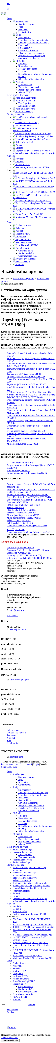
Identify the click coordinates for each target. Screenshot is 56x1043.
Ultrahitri (11, 363)
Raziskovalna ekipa (21, 862)
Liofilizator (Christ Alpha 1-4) (20, 553)
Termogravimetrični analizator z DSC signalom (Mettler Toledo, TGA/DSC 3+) (26, 375)
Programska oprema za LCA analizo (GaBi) (27, 473)
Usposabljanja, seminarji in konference (30, 888)
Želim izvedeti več (9, 1037)
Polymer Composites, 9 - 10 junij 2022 (30, 942)
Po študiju (17, 834)
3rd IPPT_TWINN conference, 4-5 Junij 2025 (34, 927)
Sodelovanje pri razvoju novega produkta (31, 885)
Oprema (16, 896)
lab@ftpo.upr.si (16, 757)
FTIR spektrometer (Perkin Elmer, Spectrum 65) (29, 392)
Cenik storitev (13, 743)
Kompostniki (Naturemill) (18, 470)
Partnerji (16, 893)
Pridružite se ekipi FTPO (24, 981)
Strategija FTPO (20, 971)
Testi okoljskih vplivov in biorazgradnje (31, 883)
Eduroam (17, 999)
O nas (9, 222)
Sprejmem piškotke (10, 1040)
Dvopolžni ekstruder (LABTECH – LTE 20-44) (29, 497)
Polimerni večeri (20, 911)
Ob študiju (17, 813)
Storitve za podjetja (15, 114)
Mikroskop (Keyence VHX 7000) (22, 444)
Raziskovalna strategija (23, 849)
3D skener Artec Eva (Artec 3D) (21, 512)
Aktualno (11, 156)
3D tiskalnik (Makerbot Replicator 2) (23, 505)
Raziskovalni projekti (22, 852)
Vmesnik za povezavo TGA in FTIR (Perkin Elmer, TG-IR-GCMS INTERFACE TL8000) (31, 395)
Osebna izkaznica (21, 963)
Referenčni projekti (21, 891)
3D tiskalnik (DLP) (15, 507)
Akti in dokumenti (21, 978)
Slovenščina (12, 1009)
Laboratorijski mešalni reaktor (20, 547)
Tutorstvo (11, 735)
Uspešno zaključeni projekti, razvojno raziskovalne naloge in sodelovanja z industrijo (34, 899)
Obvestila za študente (16, 732)
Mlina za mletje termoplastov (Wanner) (24, 518)
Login (36, 764)
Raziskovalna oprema (22, 859)
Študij (9, 19)
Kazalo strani (26, 764)
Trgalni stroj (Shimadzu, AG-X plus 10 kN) (26, 384)
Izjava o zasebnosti (9, 764)
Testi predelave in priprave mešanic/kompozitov (25, 879)
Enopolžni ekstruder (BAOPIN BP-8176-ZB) (27, 494)
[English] (11, 1027)
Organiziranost (19, 984)
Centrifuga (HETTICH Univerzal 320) (24, 555)
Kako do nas (12, 615)
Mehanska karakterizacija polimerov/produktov (24, 873)
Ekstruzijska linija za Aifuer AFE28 (23, 515)
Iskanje (31, 1004)
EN (8, 8)
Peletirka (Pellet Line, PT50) (20, 523)
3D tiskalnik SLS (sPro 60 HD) (21, 510)
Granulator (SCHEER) (17, 502)
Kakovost (17, 966)
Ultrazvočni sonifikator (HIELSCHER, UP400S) (29, 558)
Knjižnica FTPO (20, 976)
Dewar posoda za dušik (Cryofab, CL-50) (26, 431)
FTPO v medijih (20, 997)
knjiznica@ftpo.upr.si (19, 679)
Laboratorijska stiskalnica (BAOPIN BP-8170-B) (29, 500)
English (10, 1012)
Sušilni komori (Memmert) (19, 520)
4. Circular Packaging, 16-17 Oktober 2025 (32, 924)
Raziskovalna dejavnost (17, 95)
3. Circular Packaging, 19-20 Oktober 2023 (32, 934)
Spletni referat (13, 730)
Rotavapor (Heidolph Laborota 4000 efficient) (28, 550)
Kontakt (16, 968)
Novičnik (11, 738)
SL (8, 3)
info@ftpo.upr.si (16, 610)
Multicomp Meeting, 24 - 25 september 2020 (33, 958)
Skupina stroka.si (9, 767)
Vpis (9, 740)
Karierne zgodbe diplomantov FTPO (29, 914)
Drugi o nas (18, 973)
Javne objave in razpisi (23, 994)
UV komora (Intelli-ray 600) (20, 462)
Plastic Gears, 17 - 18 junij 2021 (27, 955)
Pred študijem (19, 774)
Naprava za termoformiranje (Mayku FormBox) (29, 532)
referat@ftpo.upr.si (17, 629)
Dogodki (17, 909)
